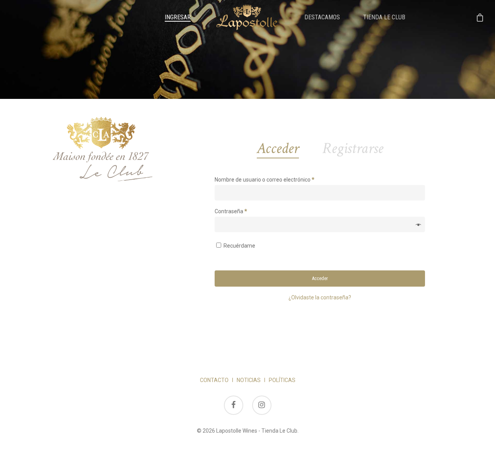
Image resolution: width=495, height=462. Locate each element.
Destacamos (322, 17)
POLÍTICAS (282, 380)
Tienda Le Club (384, 17)
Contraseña (231, 211)
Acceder (320, 278)
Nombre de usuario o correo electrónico (264, 180)
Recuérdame (239, 246)
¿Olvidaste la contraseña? (319, 297)
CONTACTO (214, 380)
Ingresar (178, 17)
